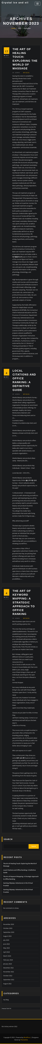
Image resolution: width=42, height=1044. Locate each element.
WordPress (27, 1037)
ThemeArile (24, 1040)
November (27, 28)
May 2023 (6, 948)
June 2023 (6, 944)
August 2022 (7, 984)
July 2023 (6, 940)
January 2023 (7, 964)
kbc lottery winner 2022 (9, 1026)
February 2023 (8, 960)
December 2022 (8, 968)
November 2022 (8, 972)
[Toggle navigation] (37, 4)
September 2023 (8, 932)
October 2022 (7, 976)
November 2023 (8, 924)
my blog (26, 72)
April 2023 (6, 952)
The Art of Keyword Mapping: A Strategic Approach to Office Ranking (24, 602)
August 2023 (7, 936)
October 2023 (7, 928)
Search (8, 839)
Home (13, 28)
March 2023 (7, 956)
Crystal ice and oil (15, 2)
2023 (19, 28)
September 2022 (8, 980)
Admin (16, 72)
